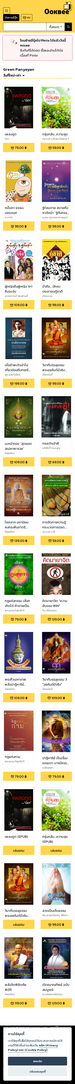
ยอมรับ (37, 1061)
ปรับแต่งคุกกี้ (38, 1072)
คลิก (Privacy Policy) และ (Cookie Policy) (33, 1047)
